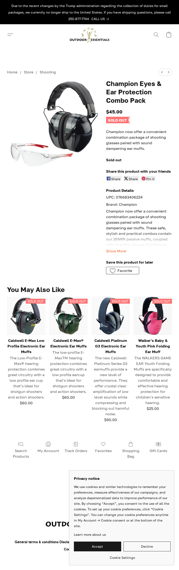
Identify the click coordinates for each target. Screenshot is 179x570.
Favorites (103, 450)
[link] (101, 19)
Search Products (21, 453)
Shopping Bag (130, 453)
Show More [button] (116, 251)
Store (28, 72)
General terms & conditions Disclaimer (46, 542)
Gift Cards (158, 450)
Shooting (48, 72)
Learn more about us (90, 534)
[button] (89, 35)
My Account (48, 450)
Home (12, 72)
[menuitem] (162, 72)
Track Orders (76, 450)
